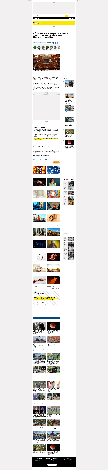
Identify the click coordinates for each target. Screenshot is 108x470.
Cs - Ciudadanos (45, 159)
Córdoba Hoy (36, 18)
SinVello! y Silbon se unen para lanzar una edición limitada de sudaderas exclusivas (65, 203)
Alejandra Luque (35, 404)
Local (38, 159)
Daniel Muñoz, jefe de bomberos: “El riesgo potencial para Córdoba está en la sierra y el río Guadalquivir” (65, 244)
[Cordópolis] (38, 458)
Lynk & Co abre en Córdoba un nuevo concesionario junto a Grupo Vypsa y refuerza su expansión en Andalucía (65, 183)
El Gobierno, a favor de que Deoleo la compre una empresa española (39, 452)
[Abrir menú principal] (74, 15)
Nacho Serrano (49, 416)
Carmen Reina (35, 334)
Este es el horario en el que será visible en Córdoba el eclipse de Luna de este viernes (52, 331)
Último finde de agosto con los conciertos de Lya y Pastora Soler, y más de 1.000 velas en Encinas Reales (39, 415)
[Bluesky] (52, 43)
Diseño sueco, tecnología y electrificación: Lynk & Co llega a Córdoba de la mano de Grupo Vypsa (65, 193)
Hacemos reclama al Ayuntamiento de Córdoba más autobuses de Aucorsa (53, 375)
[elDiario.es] (38, 460)
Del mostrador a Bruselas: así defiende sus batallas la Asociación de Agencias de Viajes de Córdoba (65, 198)
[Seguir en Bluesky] (64, 459)
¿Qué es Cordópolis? (51, 468)
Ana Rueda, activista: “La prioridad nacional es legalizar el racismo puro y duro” (65, 249)
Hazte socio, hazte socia (40, 302)
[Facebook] (50, 43)
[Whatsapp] (48, 43)
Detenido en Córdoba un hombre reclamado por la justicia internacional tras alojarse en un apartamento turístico (69, 88)
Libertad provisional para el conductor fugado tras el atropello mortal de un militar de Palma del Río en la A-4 (69, 124)
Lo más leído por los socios (37, 320)
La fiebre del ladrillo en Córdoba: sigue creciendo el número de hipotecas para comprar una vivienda (39, 345)
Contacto (58, 468)
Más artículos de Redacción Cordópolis (39, 349)
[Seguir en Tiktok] (71, 459)
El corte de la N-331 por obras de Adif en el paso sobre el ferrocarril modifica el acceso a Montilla (53, 440)
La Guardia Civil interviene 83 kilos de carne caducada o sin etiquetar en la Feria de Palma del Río (69, 112)
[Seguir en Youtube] (70, 459)
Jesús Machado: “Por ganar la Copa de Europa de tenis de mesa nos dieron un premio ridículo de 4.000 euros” (65, 253)
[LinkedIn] (55, 43)
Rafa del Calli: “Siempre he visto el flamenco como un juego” (65, 239)
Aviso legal (55, 468)
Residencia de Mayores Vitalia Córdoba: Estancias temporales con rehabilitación (65, 188)
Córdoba (41, 159)
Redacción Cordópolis (49, 346)
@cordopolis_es (36, 350)
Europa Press (48, 333)
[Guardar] (57, 43)
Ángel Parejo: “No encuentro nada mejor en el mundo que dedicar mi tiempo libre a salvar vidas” (65, 258)
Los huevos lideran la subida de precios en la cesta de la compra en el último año (53, 344)
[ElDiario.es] (71, 18)
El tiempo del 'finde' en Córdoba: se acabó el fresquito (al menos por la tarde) (53, 389)
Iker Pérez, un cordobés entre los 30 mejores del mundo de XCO (39, 427)
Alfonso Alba (34, 347)
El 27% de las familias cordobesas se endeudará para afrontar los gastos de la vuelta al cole (39, 375)
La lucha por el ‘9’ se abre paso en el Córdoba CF (53, 415)
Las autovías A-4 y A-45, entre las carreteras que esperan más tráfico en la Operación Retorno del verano (39, 361)
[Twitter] (53, 43)
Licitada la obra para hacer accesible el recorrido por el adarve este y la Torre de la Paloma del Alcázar (53, 427)
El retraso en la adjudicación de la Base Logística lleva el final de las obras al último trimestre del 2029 (39, 389)
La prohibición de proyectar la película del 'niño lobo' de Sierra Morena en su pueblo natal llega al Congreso (39, 332)
